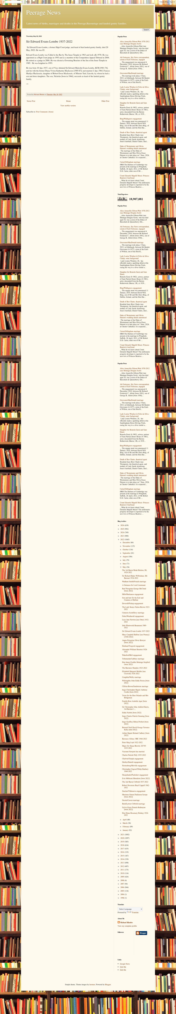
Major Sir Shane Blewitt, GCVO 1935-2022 (134, 747)
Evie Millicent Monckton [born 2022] (136, 778)
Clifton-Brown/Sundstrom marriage (135, 686)
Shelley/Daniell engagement (132, 762)
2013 (122, 862)
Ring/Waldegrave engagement (131, 118)
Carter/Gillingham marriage (130, 162)
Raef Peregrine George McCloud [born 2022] (134, 589)
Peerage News (43, 12)
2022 (122, 539)
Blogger (108, 984)
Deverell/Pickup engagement (132, 603)
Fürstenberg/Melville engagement (134, 765)
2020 (122, 838)
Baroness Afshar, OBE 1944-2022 (134, 738)
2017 (122, 848)
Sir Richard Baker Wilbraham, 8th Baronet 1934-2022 (134, 577)
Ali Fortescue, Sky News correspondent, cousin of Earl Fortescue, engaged (134, 58)
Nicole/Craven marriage (131, 800)
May (124, 567)
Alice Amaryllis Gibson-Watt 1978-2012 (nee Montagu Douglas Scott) (134, 42)
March (125, 823)
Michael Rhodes (126, 922)
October (126, 549)
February (126, 826)
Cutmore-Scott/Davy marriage (133, 612)
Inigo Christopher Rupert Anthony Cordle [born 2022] (134, 691)
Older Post (105, 101)
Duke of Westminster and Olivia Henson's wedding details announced (133, 147)
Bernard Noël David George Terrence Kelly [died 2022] (135, 728)
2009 (122, 876)
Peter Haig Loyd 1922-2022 (132, 742)
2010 (122, 873)
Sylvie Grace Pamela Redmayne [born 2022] (133, 808)
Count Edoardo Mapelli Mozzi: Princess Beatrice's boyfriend (134, 176)
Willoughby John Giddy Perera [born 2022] (135, 681)
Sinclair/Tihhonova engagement (133, 791)
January (126, 830)
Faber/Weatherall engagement (133, 616)
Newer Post (31, 101)
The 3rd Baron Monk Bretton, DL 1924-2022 (134, 571)
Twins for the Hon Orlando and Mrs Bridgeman (135, 696)
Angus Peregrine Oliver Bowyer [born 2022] (134, 641)
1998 (122, 898)
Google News (125, 964)
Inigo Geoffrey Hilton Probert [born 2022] (135, 722)
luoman (92, 984)
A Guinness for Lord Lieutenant (133, 585)
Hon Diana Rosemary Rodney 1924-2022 (135, 814)
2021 (122, 834)
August (125, 556)
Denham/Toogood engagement (133, 646)
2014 (122, 859)
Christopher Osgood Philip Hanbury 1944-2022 (135, 770)
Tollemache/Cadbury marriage (133, 658)
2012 (122, 866)
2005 (122, 891)
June (124, 563)
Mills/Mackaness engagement (132, 594)
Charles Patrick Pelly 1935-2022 (134, 755)
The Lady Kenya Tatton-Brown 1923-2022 (136, 608)
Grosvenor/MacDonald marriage (131, 73)
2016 (122, 852)
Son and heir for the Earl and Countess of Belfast (132, 598)
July (124, 560)
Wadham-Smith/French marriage (134, 581)
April (125, 819)
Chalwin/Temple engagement (132, 758)
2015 (122, 855)
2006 (122, 887)
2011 (122, 869)
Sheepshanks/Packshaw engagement (135, 775)
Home (68, 101)
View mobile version (68, 105)
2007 (122, 884)
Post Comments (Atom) (44, 111)
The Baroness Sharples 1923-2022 (134, 668)
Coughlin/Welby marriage (131, 677)
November (127, 546)
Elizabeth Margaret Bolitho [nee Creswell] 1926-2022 (134, 672)
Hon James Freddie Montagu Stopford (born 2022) (136, 663)
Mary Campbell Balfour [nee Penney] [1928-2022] (135, 635)
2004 (122, 894)
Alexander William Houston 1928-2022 (134, 650)
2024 (122, 532)
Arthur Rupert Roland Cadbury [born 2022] (135, 734)
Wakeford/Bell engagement (132, 655)
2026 (122, 525)
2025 (122, 529)
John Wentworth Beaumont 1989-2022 (134, 626)
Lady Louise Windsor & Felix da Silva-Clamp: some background (134, 88)
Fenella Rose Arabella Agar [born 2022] (134, 702)
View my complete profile (127, 926)
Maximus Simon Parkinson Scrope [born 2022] (134, 795)
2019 (122, 841)
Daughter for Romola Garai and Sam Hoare (133, 104)
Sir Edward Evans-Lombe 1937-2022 (136, 631)
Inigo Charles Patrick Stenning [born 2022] (135, 717)
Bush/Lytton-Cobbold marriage (133, 803)
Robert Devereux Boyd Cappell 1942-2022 (136, 786)
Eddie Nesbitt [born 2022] (131, 712)
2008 (122, 880)
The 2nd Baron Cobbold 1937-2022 (135, 782)
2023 (122, 536)
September (127, 553)
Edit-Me (123, 967)
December (127, 542)
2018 (122, 845)
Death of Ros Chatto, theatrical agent (133, 132)
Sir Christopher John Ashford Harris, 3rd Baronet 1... (135, 708)
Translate (135, 912)
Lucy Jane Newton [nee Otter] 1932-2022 (135, 620)
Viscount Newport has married (133, 751)
